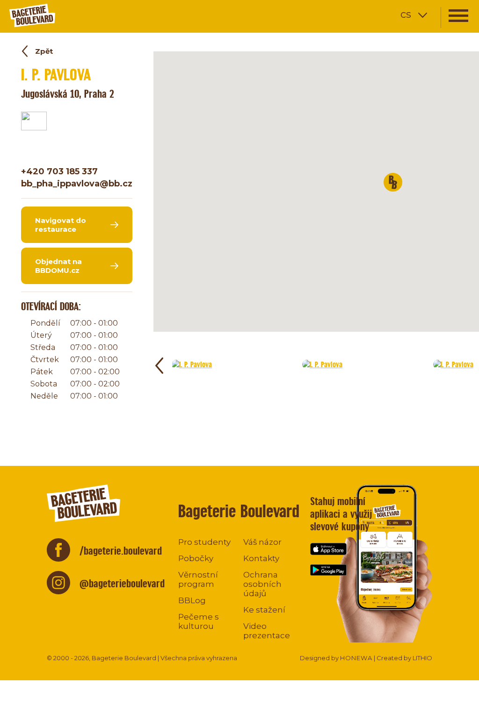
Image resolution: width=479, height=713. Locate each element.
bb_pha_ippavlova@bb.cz (76, 183)
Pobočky (195, 558)
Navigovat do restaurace (60, 225)
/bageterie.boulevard (121, 550)
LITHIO (422, 658)
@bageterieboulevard (122, 583)
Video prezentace (266, 630)
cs (405, 14)
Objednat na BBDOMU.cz (58, 266)
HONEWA (356, 658)
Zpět (44, 51)
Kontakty (261, 558)
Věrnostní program (198, 579)
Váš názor (262, 542)
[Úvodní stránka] (63, 15)
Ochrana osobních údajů (262, 584)
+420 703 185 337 (59, 171)
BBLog (192, 600)
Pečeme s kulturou (198, 621)
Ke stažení (264, 609)
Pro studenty (204, 542)
